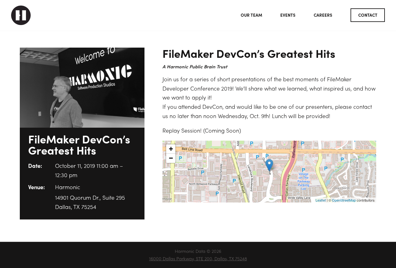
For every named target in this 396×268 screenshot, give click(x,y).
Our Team (251, 15)
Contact (367, 15)
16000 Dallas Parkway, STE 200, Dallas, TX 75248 (198, 258)
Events (287, 15)
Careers (323, 15)
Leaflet (321, 200)
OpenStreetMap (344, 200)
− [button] (171, 158)
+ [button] (171, 149)
